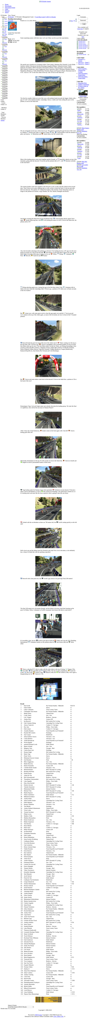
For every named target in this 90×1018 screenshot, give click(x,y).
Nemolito (10, 20)
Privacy (6, 25)
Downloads (4, 42)
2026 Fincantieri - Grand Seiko (83, 74)
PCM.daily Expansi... (83, 44)
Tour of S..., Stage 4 (83, 64)
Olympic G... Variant (81, 60)
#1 (74, 20)
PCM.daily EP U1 (82, 42)
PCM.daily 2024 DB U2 (83, 45)
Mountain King (82, 83)
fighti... (79, 110)
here (83, 36)
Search (6, 21)
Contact (6, 23)
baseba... (79, 124)
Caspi (79, 158)
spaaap (2, 120)
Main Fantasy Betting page (83, 128)
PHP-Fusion (38, 1015)
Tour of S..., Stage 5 (83, 62)
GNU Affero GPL (58, 1016)
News (6, 39)
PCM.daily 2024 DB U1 (83, 46)
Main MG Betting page (82, 162)
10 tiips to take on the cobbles (83, 86)
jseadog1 (79, 117)
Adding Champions (83, 84)
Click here (80, 29)
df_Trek (79, 121)
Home (6, 19)
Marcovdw (80, 114)
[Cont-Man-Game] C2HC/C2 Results (45, 17)
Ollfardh (79, 147)
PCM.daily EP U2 (82, 41)
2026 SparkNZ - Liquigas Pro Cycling (82, 70)
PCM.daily (11, 17)
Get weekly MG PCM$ (82, 165)
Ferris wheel (83, 96)
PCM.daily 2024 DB (82, 48)
